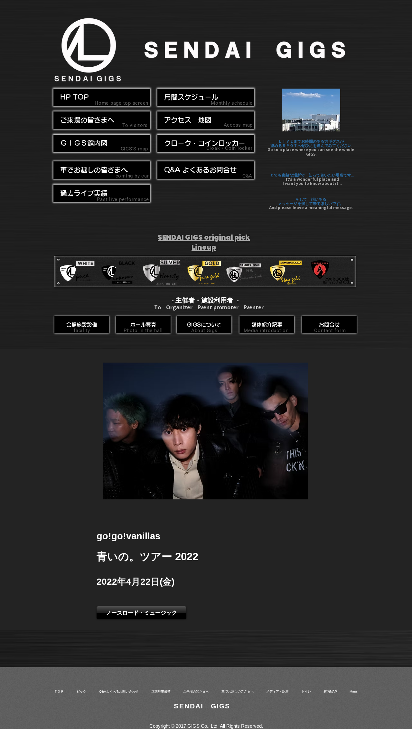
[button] (101, 170)
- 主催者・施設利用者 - (205, 300)
